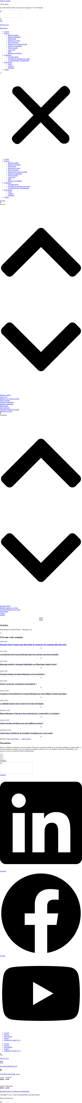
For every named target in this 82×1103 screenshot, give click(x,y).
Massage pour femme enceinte (17, 44)
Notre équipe (8, 62)
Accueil (6, 31)
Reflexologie (12, 39)
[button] (41, 114)
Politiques (11, 68)
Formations (7, 55)
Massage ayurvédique (15, 53)
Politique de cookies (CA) (12, 1040)
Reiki (9, 51)
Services (6, 33)
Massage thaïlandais (14, 37)
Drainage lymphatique (15, 46)
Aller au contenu (5, 1)
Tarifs (10, 64)
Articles (6, 69)
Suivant (28, 739)
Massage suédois (13, 35)
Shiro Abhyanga (13, 42)
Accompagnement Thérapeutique (18, 60)
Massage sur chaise (14, 40)
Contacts (11, 66)
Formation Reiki (13, 57)
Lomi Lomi (11, 50)
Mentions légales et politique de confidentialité (14, 1091)
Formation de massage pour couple (19, 59)
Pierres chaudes (13, 48)
